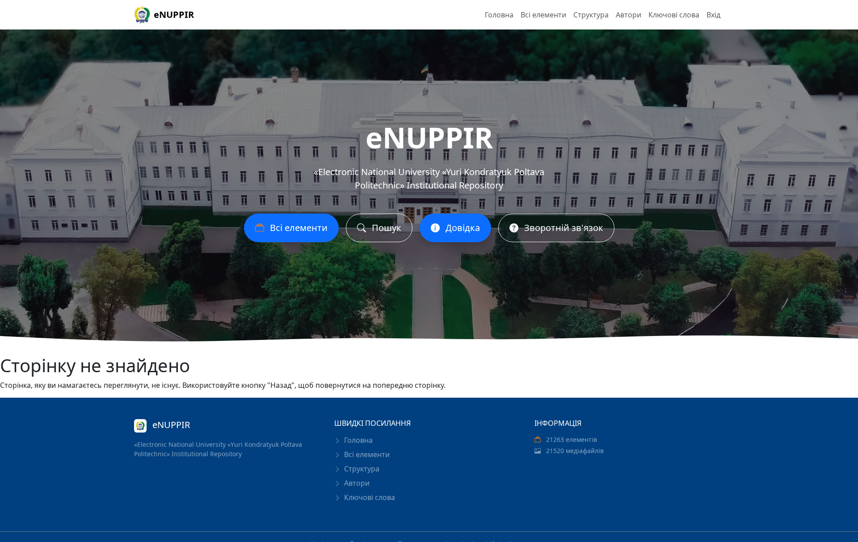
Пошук (385, 228)
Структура (591, 15)
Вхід (713, 15)
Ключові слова (673, 15)
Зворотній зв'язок (562, 228)
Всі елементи (543, 15)
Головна (499, 15)
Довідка (461, 228)
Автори (628, 15)
